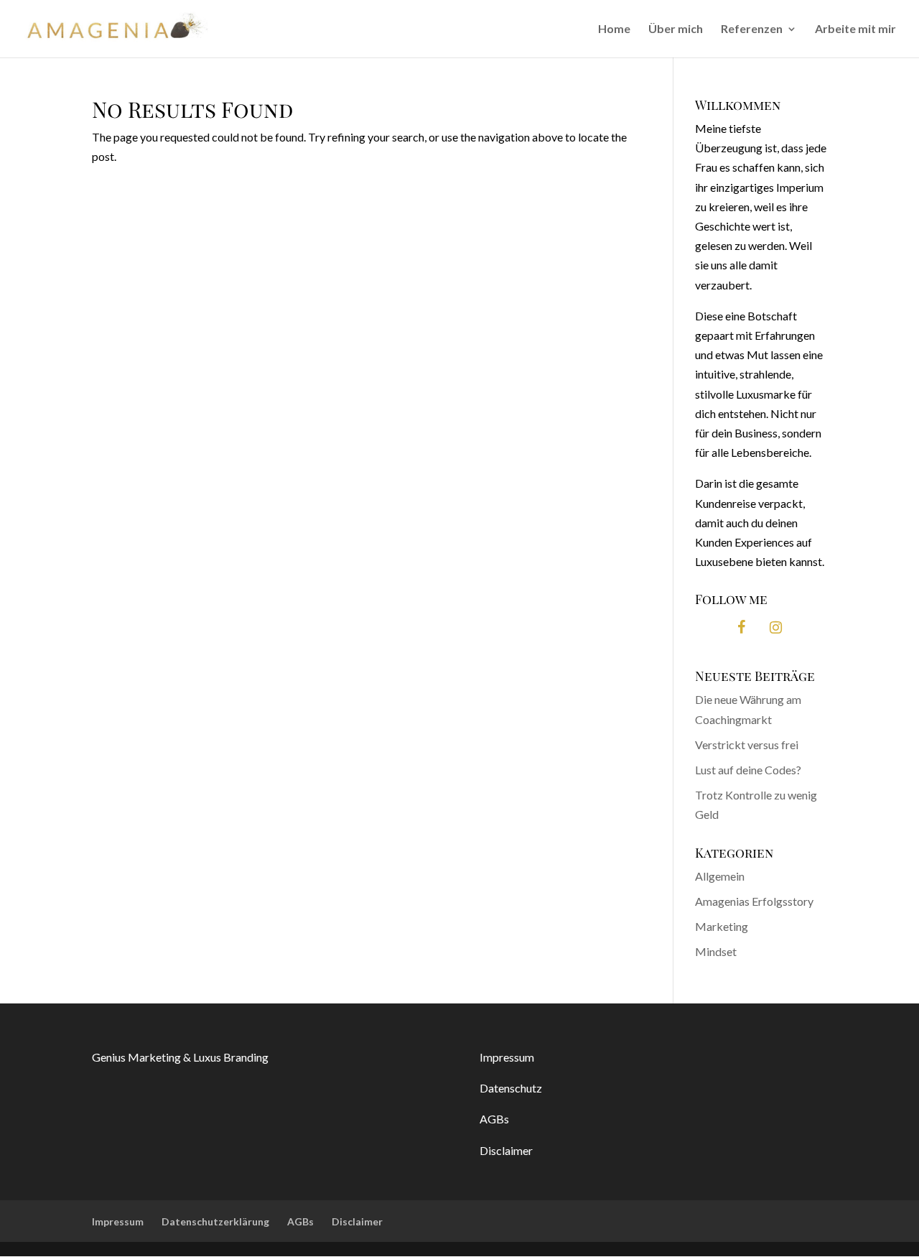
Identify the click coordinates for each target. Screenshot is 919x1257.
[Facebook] (741, 627)
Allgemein (720, 876)
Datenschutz (511, 1088)
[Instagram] (775, 627)
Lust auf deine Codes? (748, 769)
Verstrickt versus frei (746, 744)
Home (614, 29)
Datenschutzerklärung (215, 1221)
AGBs (494, 1119)
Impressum (507, 1057)
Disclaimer (507, 1150)
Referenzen (752, 29)
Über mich (675, 29)
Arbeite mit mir (855, 29)
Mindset (716, 951)
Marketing (721, 926)
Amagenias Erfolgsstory (754, 901)
